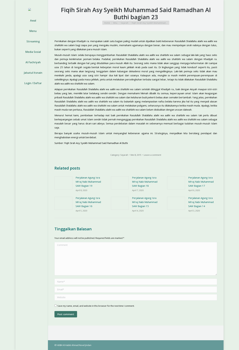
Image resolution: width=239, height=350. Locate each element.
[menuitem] (31, 20)
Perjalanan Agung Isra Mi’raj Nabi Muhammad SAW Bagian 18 (144, 181)
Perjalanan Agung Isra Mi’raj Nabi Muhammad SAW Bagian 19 (88, 181)
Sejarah (124, 154)
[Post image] (63, 182)
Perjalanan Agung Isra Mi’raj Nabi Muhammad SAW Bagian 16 (88, 202)
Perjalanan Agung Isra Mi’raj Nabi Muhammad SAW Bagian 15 (144, 202)
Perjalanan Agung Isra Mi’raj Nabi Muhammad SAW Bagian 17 (201, 181)
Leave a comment (152, 154)
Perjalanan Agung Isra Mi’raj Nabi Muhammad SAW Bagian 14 (201, 202)
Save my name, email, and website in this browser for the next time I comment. (95, 305)
